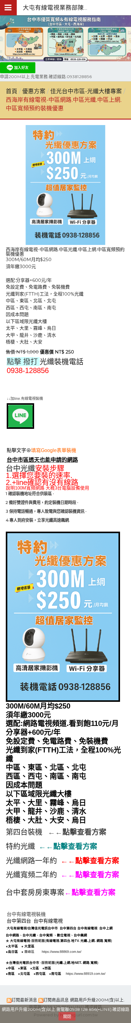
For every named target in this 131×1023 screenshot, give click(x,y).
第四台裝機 (24, 831)
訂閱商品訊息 (56, 999)
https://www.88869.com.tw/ (61, 951)
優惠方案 (34, 91)
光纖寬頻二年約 (31, 874)
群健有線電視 (20, 385)
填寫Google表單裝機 (53, 450)
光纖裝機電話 (61, 361)
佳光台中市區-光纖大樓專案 (86, 91)
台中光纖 (20, 468)
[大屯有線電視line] (20, 427)
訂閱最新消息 (24, 999)
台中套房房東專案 (35, 892)
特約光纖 (20, 846)
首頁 (11, 91)
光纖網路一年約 (31, 860)
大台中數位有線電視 (79, 385)
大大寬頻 (46, 385)
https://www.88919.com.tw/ (85, 973)
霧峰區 (29, 951)
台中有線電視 (48, 921)
